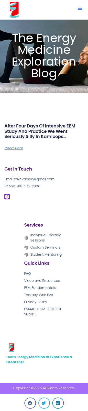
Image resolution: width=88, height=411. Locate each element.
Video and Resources (42, 281)
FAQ (27, 273)
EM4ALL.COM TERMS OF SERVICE (43, 312)
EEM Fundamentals (40, 288)
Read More (13, 148)
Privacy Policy (35, 302)
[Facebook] (7, 196)
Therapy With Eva (38, 295)
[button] (80, 8)
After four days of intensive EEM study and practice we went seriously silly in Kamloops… (39, 131)
